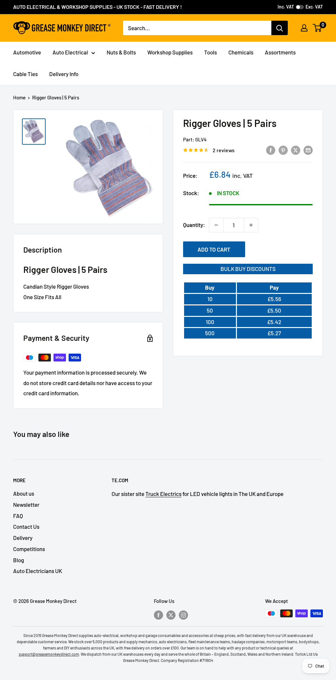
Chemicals (240, 52)
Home (19, 97)
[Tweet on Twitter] (295, 149)
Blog (18, 560)
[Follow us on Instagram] (183, 614)
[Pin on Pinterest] (283, 149)
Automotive (27, 52)
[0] (317, 28)
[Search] (279, 28)
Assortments (280, 52)
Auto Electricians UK (37, 570)
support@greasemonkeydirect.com (49, 654)
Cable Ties (25, 74)
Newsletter (26, 504)
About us (23, 493)
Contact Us (26, 526)
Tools (210, 52)
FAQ (18, 515)
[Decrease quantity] (216, 225)
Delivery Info (63, 74)
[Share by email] (308, 149)
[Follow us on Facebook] (158, 614)
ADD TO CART (214, 249)
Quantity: (194, 224)
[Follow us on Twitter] (171, 614)
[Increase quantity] (251, 225)
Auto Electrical (70, 52)
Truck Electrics (163, 493)
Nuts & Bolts (121, 52)
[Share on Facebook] (270, 149)
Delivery (22, 537)
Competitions (29, 549)
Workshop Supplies (170, 52)
